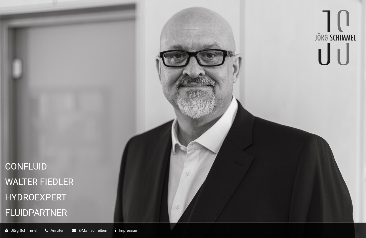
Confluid (26, 166)
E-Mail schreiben (92, 230)
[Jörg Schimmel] (178, 37)
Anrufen (57, 230)
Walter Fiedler (39, 182)
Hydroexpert (35, 197)
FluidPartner (36, 213)
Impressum (128, 230)
